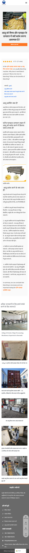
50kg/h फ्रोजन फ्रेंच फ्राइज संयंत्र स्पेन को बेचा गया (14, 363)
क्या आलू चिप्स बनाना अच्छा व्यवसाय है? (14, 421)
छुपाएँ (10, 85)
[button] (26, 2)
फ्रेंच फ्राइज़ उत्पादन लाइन (13, 66)
